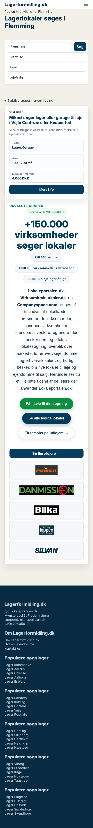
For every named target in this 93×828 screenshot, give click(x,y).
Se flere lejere (46, 453)
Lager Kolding (15, 702)
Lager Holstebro (17, 776)
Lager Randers (16, 698)
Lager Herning (15, 731)
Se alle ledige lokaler (46, 418)
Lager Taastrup (16, 780)
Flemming (45, 11)
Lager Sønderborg (18, 809)
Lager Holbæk (15, 805)
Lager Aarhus (15, 669)
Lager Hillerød (15, 801)
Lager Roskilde (16, 714)
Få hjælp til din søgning (46, 404)
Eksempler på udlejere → (46, 433)
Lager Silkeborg (17, 735)
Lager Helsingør (16, 743)
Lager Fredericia (17, 768)
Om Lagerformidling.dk (22, 640)
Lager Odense (15, 673)
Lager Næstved (16, 747)
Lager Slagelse (16, 797)
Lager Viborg (14, 764)
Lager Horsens (16, 706)
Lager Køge (13, 772)
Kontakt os (13, 648)
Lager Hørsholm (16, 739)
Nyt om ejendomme (19, 644)
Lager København (18, 665)
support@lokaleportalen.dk (25, 619)
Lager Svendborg (18, 813)
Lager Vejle (13, 710)
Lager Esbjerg (15, 681)
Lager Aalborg (15, 677)
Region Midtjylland (19, 11)
